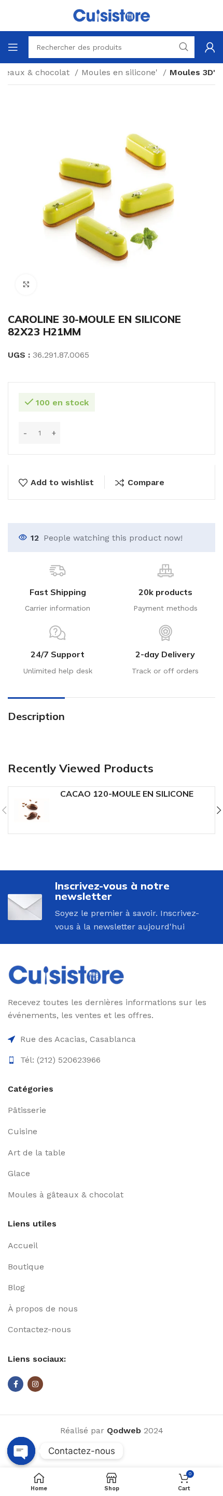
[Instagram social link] (35, 1384)
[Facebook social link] (15, 1384)
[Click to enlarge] (26, 284)
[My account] (210, 47)
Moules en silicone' (120, 72)
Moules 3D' (192, 72)
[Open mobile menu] (13, 47)
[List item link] (111, 1110)
